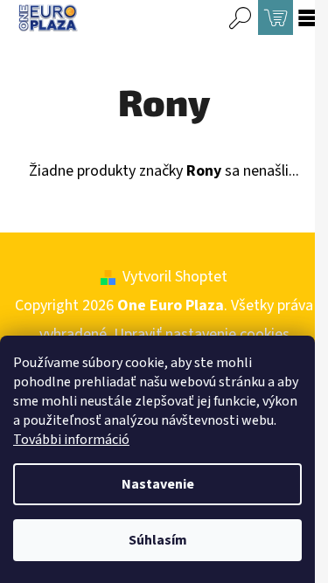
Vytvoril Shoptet (174, 277)
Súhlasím (158, 540)
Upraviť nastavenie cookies (202, 334)
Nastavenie (158, 484)
